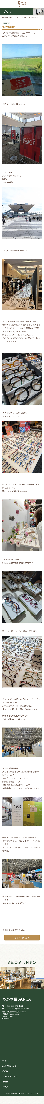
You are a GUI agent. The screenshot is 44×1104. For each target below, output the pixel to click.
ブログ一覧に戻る (22, 937)
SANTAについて (9, 1066)
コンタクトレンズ (9, 1076)
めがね (5, 1071)
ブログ (5, 1086)
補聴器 (5, 1081)
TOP (4, 1060)
